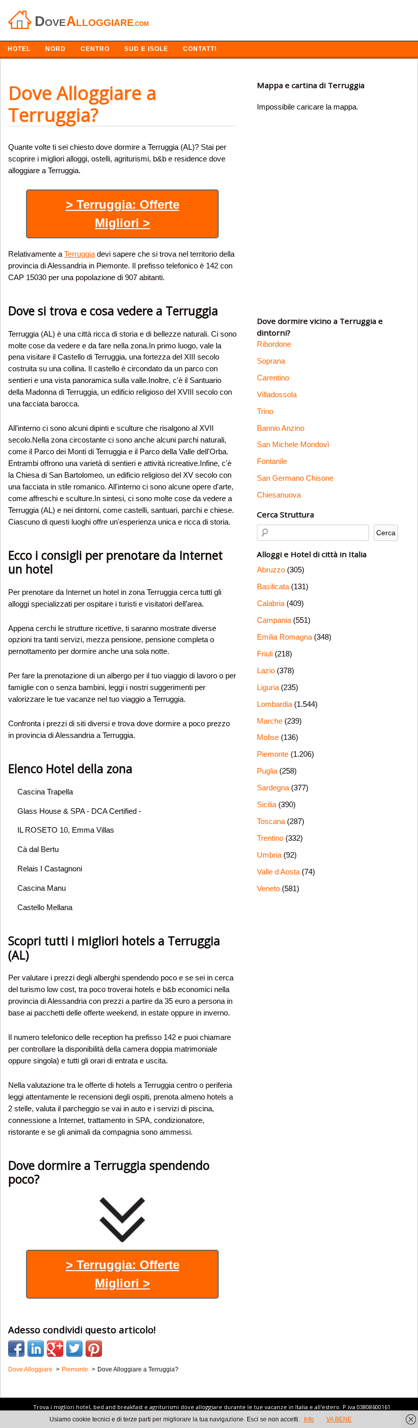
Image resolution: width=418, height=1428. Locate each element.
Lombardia (274, 704)
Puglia (267, 770)
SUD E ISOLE (146, 48)
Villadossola (277, 394)
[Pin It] (94, 1348)
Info (309, 1419)
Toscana (271, 821)
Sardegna (273, 787)
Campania (274, 620)
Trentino (270, 838)
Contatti (200, 48)
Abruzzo (271, 569)
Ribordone (274, 344)
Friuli (265, 653)
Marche (269, 721)
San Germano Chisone (295, 478)
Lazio (266, 670)
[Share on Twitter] (74, 1348)
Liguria (268, 687)
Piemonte (273, 754)
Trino (265, 411)
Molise (268, 737)
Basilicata (273, 586)
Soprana (271, 360)
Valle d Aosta (278, 871)
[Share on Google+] (55, 1348)
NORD (55, 48)
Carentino (273, 377)
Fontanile (272, 461)
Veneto (268, 888)
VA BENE (339, 1419)
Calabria (270, 603)
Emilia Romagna (284, 637)
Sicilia (266, 804)
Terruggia (79, 254)
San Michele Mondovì (293, 444)
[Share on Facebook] (16, 1348)
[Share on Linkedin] (36, 1348)
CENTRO (95, 48)
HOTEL (19, 48)
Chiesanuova (279, 494)
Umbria (269, 854)
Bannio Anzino (280, 428)
